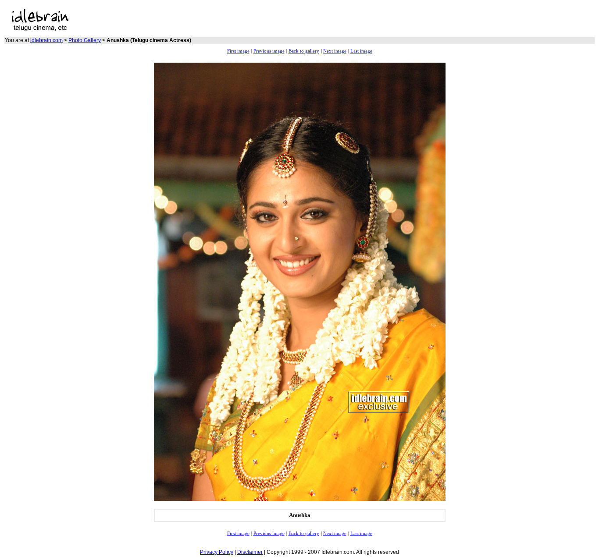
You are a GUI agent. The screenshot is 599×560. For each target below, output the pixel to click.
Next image (334, 51)
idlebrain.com (46, 40)
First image (238, 51)
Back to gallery (304, 51)
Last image (361, 51)
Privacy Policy (216, 552)
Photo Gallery (84, 40)
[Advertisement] (218, 20)
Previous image (269, 51)
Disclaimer (250, 552)
